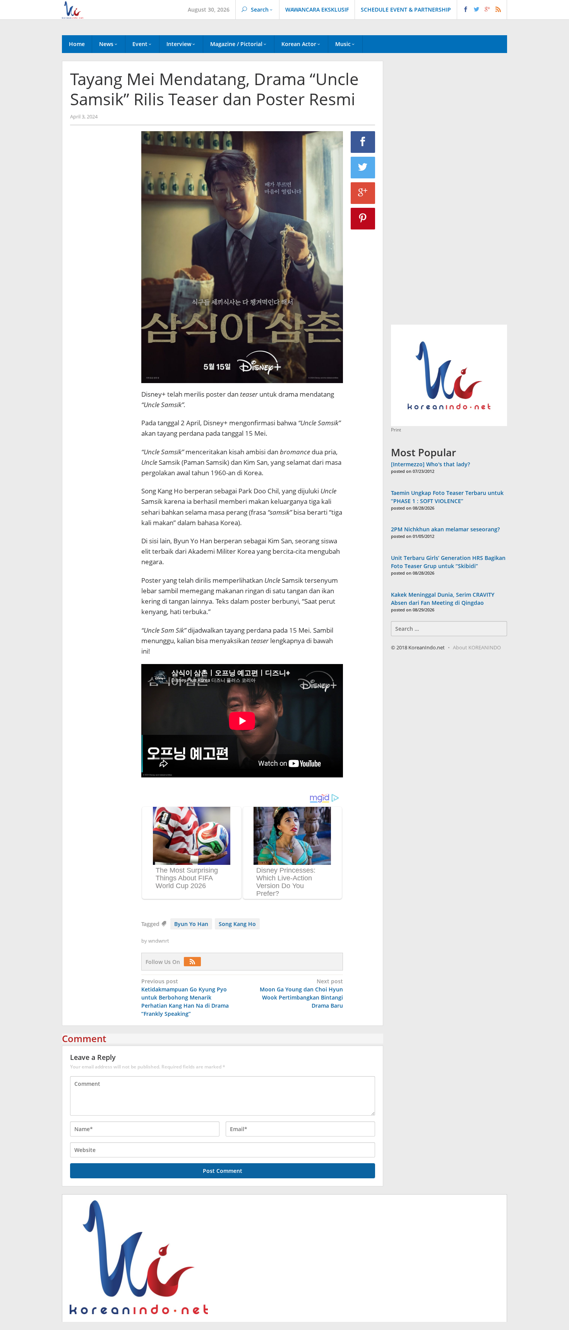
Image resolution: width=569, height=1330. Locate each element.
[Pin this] (363, 218)
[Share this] (363, 142)
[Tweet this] (363, 167)
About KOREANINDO (477, 647)
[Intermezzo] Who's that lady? (430, 464)
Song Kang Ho (237, 924)
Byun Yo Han (191, 924)
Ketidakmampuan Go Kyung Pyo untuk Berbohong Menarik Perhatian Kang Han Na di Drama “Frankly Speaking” (185, 997)
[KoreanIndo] (72, 9)
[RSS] (194, 961)
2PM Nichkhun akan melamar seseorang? (445, 529)
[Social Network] (482, 9)
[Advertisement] (102, 263)
